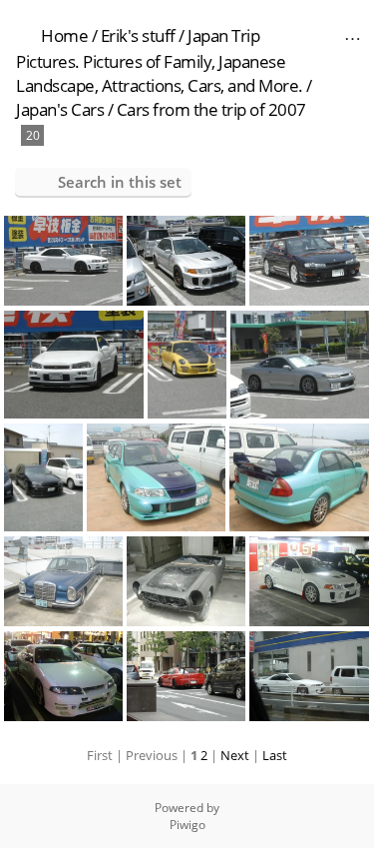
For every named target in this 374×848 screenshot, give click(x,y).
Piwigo (187, 824)
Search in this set (120, 182)
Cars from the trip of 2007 (211, 109)
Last (274, 755)
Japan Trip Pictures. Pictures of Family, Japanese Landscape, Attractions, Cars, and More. (159, 60)
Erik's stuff (138, 35)
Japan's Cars (60, 109)
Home (64, 35)
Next (234, 755)
